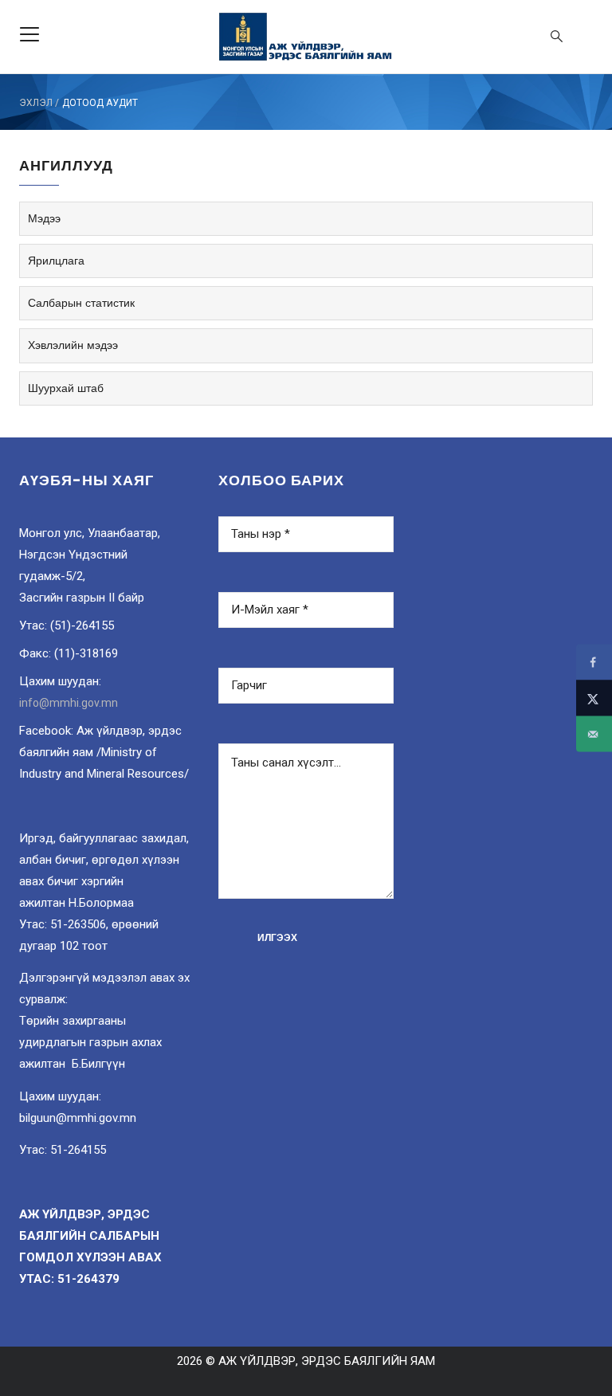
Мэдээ (44, 218)
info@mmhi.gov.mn (68, 702)
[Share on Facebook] (594, 662)
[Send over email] (594, 734)
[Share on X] (594, 698)
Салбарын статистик (81, 303)
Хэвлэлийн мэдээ (73, 345)
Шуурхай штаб (66, 388)
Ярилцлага (56, 261)
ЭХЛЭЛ (36, 102)
